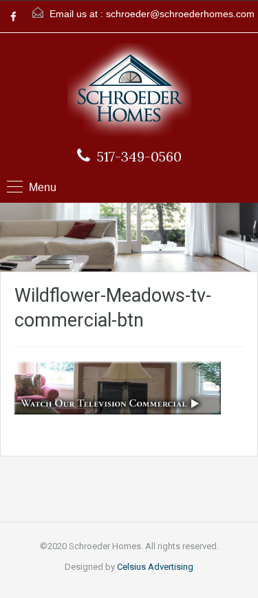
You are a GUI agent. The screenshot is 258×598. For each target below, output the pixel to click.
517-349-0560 (139, 157)
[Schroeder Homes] (129, 91)
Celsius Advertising (155, 567)
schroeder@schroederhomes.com (180, 13)
